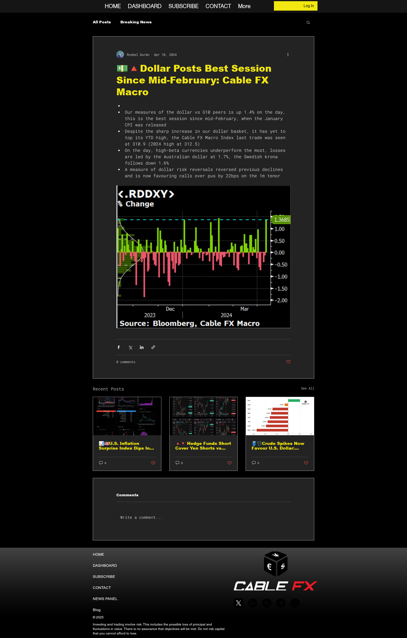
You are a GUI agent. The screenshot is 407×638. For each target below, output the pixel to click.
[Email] (280, 603)
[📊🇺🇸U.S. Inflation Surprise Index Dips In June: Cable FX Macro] (127, 416)
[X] (238, 603)
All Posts (102, 22)
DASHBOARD (105, 565)
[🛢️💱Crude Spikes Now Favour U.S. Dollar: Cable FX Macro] (280, 416)
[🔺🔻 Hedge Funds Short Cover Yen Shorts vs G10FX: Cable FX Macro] (204, 416)
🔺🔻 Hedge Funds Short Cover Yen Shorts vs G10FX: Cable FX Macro (203, 446)
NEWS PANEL (105, 599)
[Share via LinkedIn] (141, 347)
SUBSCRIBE (104, 576)
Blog (97, 610)
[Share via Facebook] (118, 347)
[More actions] (288, 54)
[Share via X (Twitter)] (130, 347)
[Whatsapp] (295, 603)
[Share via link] (153, 347)
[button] (308, 22)
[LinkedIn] (252, 603)
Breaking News (136, 22)
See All (307, 388)
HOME (98, 554)
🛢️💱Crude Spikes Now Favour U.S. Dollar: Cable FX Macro (278, 446)
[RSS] (266, 603)
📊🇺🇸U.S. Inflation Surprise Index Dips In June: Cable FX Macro (124, 446)
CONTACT (102, 587)
